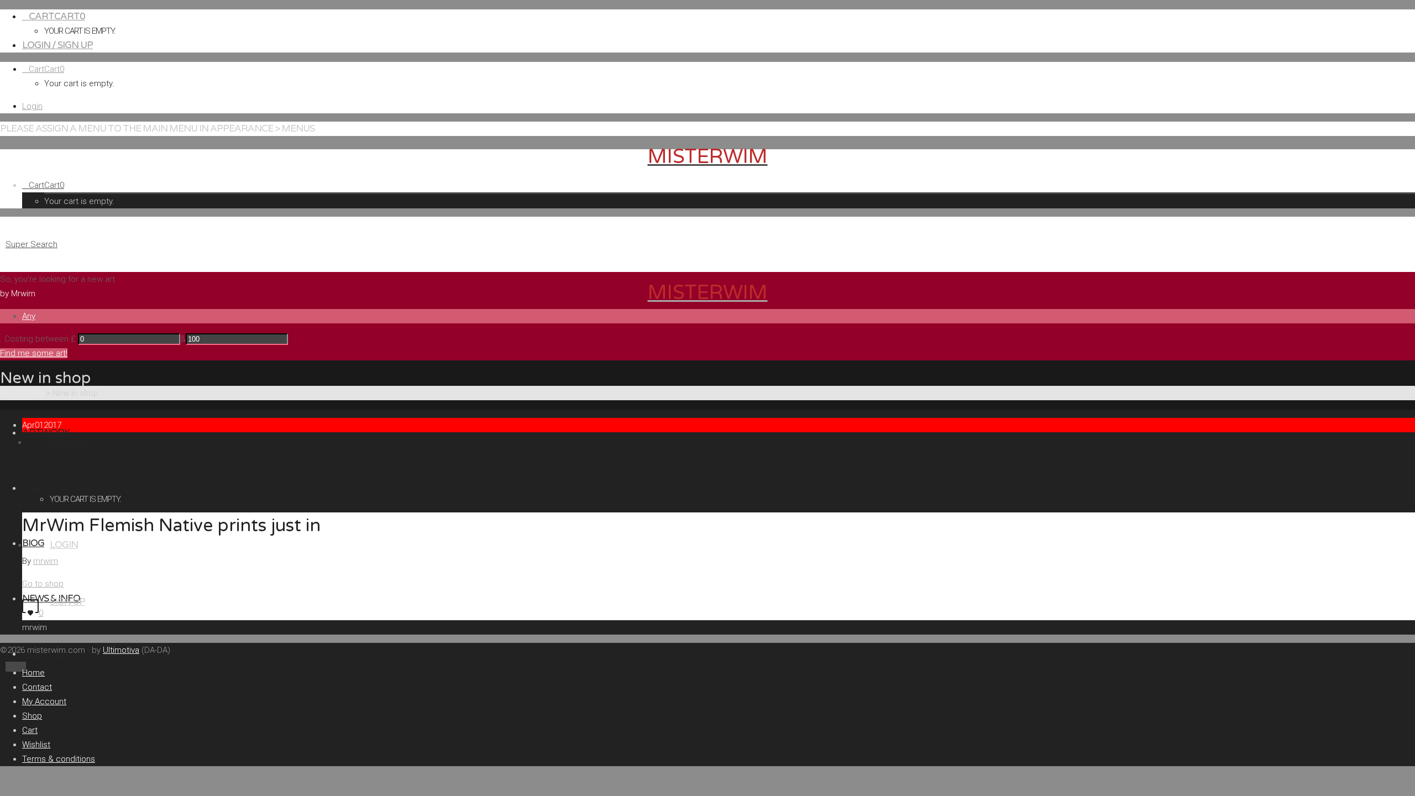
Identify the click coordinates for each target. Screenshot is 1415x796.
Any (28, 316)
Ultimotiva (121, 650)
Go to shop (43, 584)
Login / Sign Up (57, 45)
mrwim (45, 561)
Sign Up (67, 602)
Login (32, 106)
